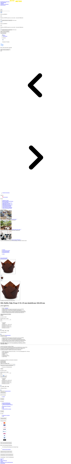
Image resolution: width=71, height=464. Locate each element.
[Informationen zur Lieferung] (6, 388)
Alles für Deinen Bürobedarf (6, 205)
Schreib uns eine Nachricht (6, 449)
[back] (1, 10)
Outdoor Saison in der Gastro (16, 229)
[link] (36, 39)
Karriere (3, 396)
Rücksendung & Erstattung (6, 406)
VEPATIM (6, 308)
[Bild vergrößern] (10, 290)
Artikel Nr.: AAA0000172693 (5, 305)
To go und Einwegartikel (6, 250)
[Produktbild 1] (2, 278)
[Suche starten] (1, 21)
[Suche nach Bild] (1, 12)
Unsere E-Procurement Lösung (7, 208)
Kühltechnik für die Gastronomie (7, 204)
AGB (1, 459)
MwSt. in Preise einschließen (5, 49)
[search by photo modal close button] (1, 16)
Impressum (2, 458)
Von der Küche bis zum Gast (6, 206)
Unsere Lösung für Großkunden (7, 207)
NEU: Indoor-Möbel (5, 202)
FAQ (3, 408)
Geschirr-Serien (14, 219)
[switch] (3, 33)
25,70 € (2, 315)
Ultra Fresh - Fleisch (5, 200)
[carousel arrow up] (1, 276)
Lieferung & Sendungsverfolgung (7, 404)
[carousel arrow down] (1, 280)
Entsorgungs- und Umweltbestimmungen (6, 462)
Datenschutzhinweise (3, 460)
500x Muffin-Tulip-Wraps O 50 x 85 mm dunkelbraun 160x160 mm (22, 303)
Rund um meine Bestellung (6, 403)
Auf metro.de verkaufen (6, 415)
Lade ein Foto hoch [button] (5, 20)
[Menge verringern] (0, 319)
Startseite (3, 249)
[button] (35, 256)
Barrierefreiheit (2, 463)
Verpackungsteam (8, 335)
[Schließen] (1, 50)
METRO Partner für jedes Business (7, 201)
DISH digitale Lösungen (6, 203)
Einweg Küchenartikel (5, 251)
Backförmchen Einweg (5, 252)
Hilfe (3, 407)
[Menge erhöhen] (10, 319)
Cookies (1, 461)
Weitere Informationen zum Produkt (6, 314)
